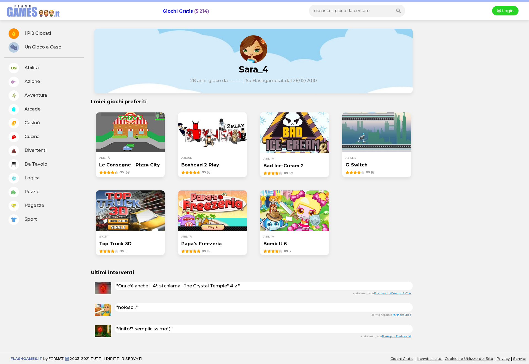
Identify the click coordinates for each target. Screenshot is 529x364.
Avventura (35, 95)
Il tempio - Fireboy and (396, 336)
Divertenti (35, 150)
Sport (30, 219)
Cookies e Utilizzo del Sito (469, 358)
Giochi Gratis (178, 11)
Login (507, 10)
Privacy (503, 358)
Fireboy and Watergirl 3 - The (392, 293)
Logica (31, 177)
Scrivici (519, 358)
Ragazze (33, 205)
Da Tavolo (35, 164)
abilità (104, 158)
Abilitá (31, 67)
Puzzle (31, 191)
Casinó (31, 122)
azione (186, 158)
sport (104, 236)
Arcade (32, 109)
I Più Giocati (37, 33)
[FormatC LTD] (59, 358)
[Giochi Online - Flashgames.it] (31, 17)
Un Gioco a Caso (42, 47)
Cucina (31, 136)
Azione (31, 81)
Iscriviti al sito (429, 358)
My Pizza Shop (402, 314)
